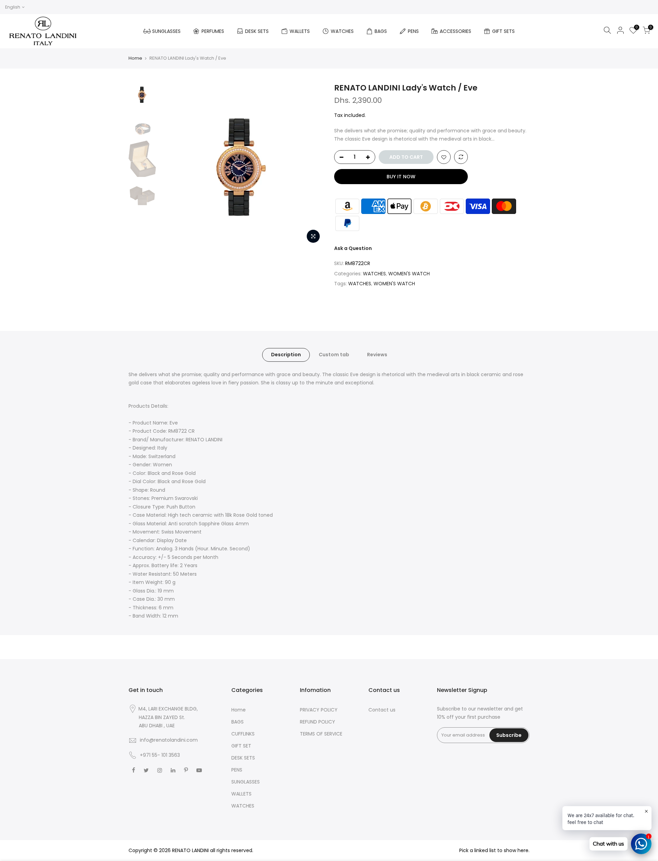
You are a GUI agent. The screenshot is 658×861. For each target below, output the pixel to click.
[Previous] (171, 164)
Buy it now (401, 176)
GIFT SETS (503, 31)
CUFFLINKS (243, 733)
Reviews (377, 354)
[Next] (312, 164)
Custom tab (334, 354)
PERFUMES (213, 31)
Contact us (381, 709)
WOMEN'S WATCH (409, 273)
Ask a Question (353, 248)
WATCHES (342, 31)
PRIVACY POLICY (319, 709)
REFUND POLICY (317, 721)
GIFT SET (241, 745)
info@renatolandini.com (169, 740)
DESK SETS (257, 31)
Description (286, 354)
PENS (413, 31)
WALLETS (300, 31)
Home (135, 58)
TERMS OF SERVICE (321, 733)
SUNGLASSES (166, 31)
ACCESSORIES (455, 31)
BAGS (381, 31)
